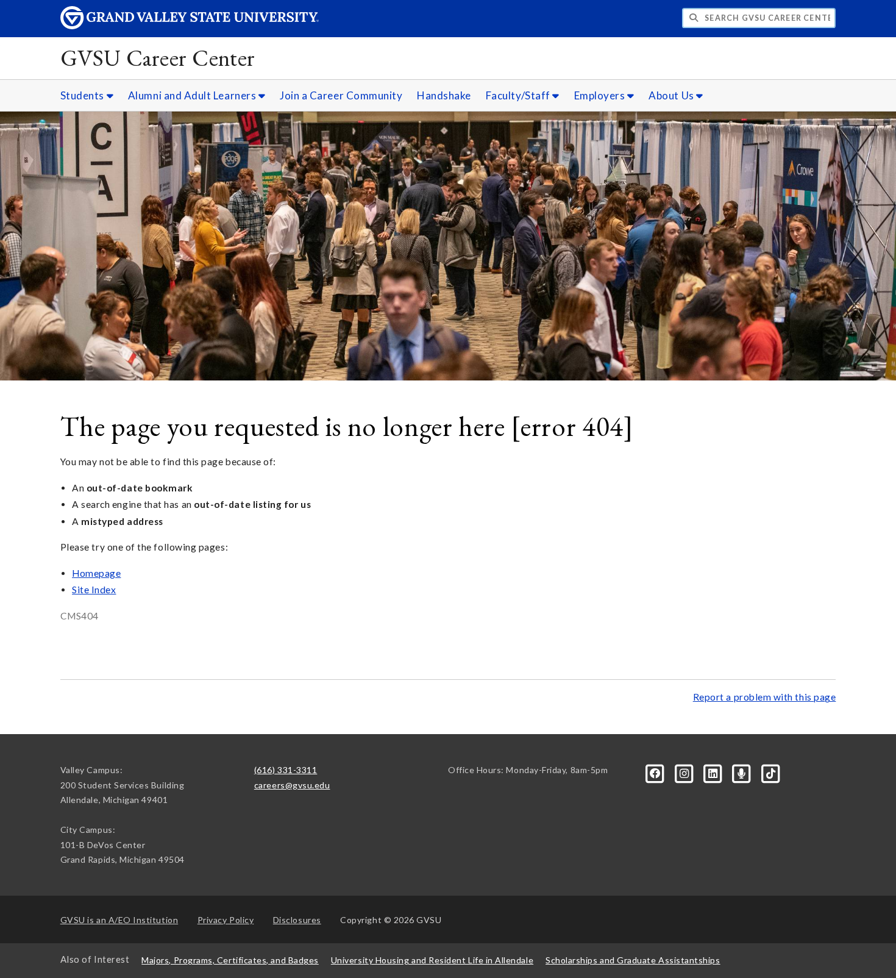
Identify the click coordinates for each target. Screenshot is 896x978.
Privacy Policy (225, 920)
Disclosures (297, 920)
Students (83, 95)
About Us (672, 95)
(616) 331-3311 (286, 770)
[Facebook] (656, 772)
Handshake (444, 95)
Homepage (96, 573)
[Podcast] (742, 772)
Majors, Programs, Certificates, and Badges (230, 960)
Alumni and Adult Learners (193, 95)
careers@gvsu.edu (292, 785)
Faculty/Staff (519, 95)
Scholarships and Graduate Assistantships (633, 960)
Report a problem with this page (764, 696)
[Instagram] (684, 772)
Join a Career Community (341, 95)
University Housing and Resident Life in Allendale (432, 960)
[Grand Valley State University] (189, 26)
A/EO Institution (119, 920)
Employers (600, 95)
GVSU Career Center (157, 58)
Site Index (94, 589)
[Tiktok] (770, 772)
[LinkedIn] (714, 772)
